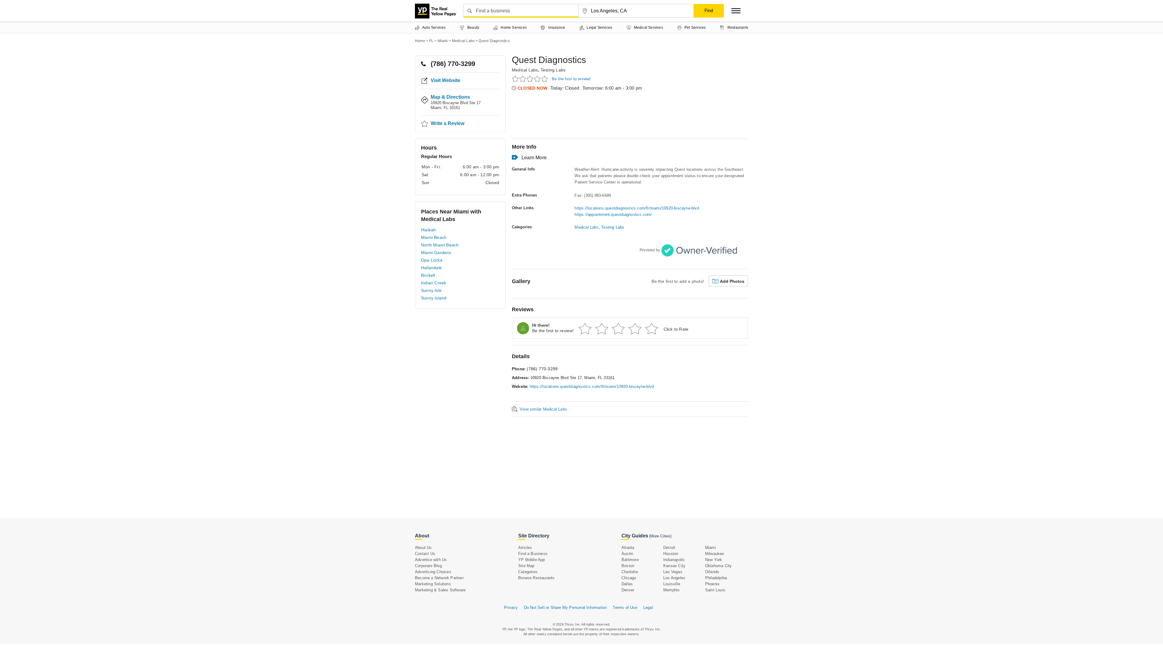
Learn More (534, 157)
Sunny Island (433, 298)
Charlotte (629, 572)
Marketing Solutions (433, 584)
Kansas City (674, 565)
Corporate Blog (428, 565)
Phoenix (712, 584)
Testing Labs (553, 70)
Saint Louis (715, 590)
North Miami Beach (440, 245)
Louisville (671, 584)
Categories (528, 572)
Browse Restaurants (536, 578)
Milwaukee (714, 553)
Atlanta (627, 547)
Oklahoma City (718, 565)
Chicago (628, 578)
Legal (648, 607)
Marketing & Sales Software (440, 590)
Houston (670, 553)
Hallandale (431, 267)
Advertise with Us (431, 559)
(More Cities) (660, 536)
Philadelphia (716, 578)
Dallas (627, 584)
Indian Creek (433, 282)
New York (713, 559)
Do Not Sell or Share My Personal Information (565, 607)
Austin (627, 553)
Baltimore (630, 559)
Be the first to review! (571, 79)
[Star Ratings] (531, 78)
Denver (627, 590)
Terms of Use (625, 607)
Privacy (511, 607)
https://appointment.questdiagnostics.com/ (613, 214)
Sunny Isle (431, 290)
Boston (627, 565)
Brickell (428, 275)
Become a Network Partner (439, 578)
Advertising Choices (433, 572)
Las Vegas (672, 572)
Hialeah (428, 229)
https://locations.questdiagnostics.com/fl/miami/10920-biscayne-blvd (637, 208)
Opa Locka (431, 260)
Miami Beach (433, 237)
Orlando (712, 572)
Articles (525, 547)
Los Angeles (674, 578)
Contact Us (425, 553)
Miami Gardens (436, 252)
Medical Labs (525, 70)
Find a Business (533, 553)
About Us (423, 547)
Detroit (669, 547)
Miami (710, 547)
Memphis (671, 590)
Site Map (526, 565)
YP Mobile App (531, 559)
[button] (736, 10)
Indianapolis (674, 559)
